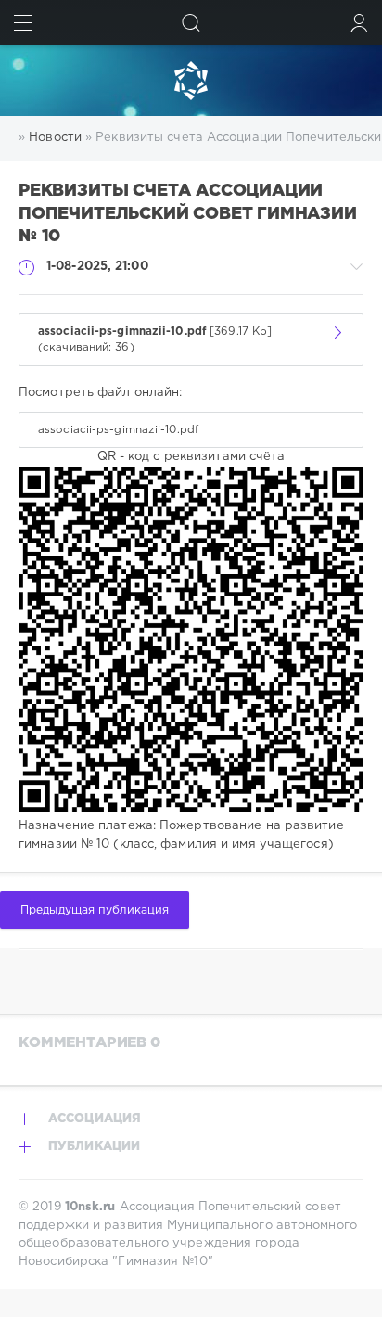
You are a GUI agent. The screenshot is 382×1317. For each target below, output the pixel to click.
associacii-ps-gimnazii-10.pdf (118, 430)
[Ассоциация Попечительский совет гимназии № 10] (191, 80)
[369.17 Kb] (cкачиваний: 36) (155, 339)
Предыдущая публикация (94, 910)
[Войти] (359, 22)
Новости (55, 138)
